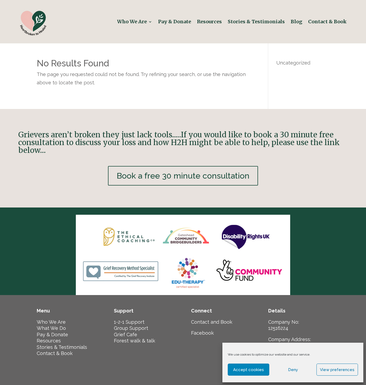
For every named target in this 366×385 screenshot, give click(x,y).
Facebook (202, 333)
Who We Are (132, 21)
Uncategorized (293, 63)
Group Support (131, 328)
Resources (209, 21)
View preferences (337, 369)
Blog (296, 21)
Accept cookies (248, 369)
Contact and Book (211, 322)
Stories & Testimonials (256, 21)
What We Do (51, 328)
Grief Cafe (125, 334)
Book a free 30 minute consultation (183, 175)
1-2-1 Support (129, 322)
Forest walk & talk (134, 341)
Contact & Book (328, 21)
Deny (293, 369)
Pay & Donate (174, 21)
